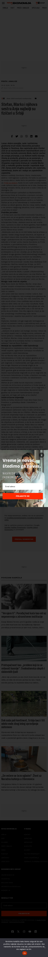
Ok (25, 953)
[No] (45, 947)
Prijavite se (23, 496)
